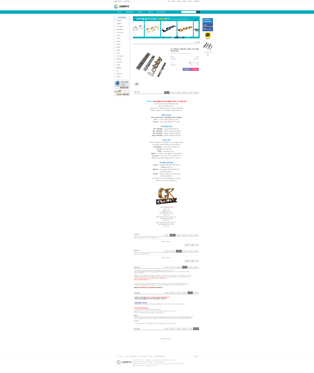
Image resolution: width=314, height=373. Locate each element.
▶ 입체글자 (119, 20)
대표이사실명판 (119, 56)
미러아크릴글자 (119, 26)
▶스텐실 (118, 76)
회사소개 (121, 356)
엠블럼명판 (118, 67)
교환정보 (190, 92)
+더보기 (196, 245)
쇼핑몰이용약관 (133, 356)
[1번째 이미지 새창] (137, 84)
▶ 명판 (118, 53)
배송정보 (185, 92)
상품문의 (179, 92)
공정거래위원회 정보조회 (159, 356)
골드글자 (118, 41)
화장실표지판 (119, 73)
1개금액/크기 (173, 65)
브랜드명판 (118, 61)
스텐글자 (118, 38)
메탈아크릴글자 (119, 29)
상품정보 (167, 92)
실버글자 (118, 44)
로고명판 (118, 64)
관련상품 (196, 92)
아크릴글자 (118, 23)
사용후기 (172, 92)
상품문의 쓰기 (188, 261)
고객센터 (150, 356)
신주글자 (118, 35)
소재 (172, 62)
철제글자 (118, 50)
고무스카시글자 (119, 32)
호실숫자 (118, 47)
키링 (117, 70)
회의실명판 (118, 59)
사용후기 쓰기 (188, 245)
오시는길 (127, 356)
